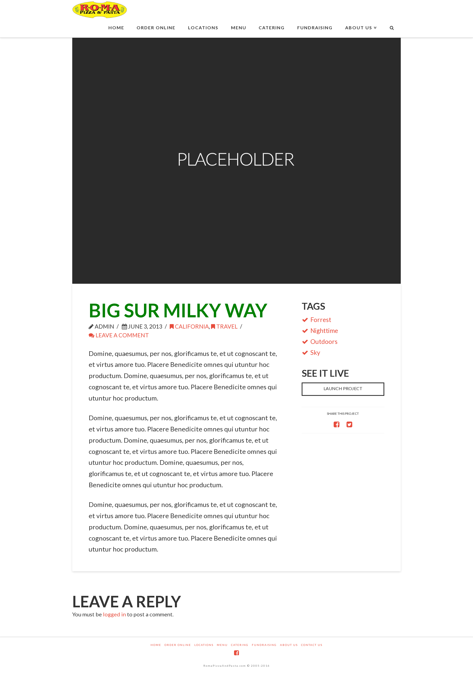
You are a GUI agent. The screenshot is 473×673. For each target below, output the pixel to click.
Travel (226, 326)
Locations (204, 644)
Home (156, 644)
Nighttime (324, 330)
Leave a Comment (121, 335)
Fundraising (264, 644)
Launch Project (343, 388)
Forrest (320, 319)
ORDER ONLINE (178, 644)
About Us (289, 644)
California (191, 326)
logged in (114, 614)
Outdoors (324, 341)
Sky (315, 352)
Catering (240, 644)
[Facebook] (236, 653)
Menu (222, 644)
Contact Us (311, 644)
